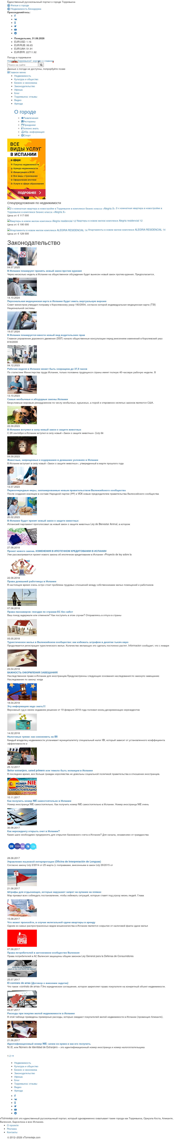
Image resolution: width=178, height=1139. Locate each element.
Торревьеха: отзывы (25, 96)
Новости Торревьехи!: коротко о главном (30, 60)
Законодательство (24, 86)
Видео (17, 100)
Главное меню (17, 72)
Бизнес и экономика (25, 82)
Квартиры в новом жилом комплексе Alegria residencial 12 (109, 220)
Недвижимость (22, 75)
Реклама (12, 1128)
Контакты (12, 1132)
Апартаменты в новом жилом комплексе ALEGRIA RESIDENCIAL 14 (126, 229)
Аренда (18, 103)
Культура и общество (26, 79)
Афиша (18, 89)
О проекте (13, 1125)
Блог (16, 93)
